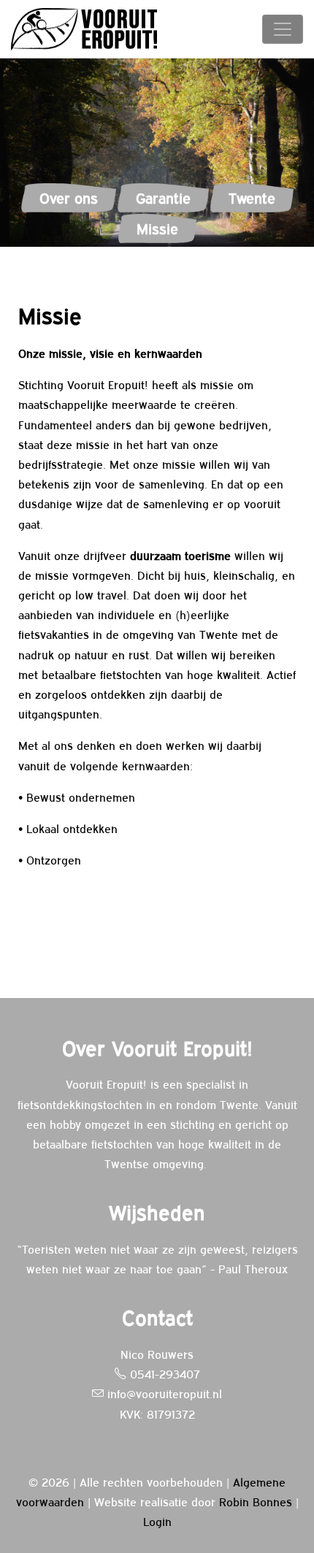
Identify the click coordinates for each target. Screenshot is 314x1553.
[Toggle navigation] (282, 29)
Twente (252, 197)
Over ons (68, 197)
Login (157, 1521)
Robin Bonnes (255, 1501)
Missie (157, 228)
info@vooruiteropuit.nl (163, 1393)
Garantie (163, 197)
